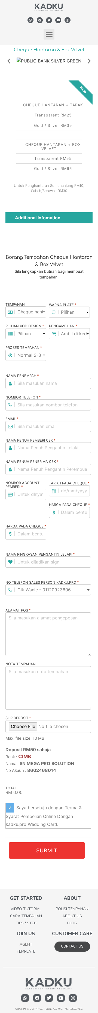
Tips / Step (26, 923)
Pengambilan (63, 326)
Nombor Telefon (23, 397)
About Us (72, 916)
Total (11, 788)
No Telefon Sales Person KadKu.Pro (42, 583)
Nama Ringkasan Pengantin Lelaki (40, 554)
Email (12, 419)
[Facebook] (40, 20)
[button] (49, 34)
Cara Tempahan (26, 916)
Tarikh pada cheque (69, 483)
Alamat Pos (18, 610)
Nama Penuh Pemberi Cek (30, 440)
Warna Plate (62, 305)
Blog (72, 923)
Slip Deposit (18, 718)
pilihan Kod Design (24, 326)
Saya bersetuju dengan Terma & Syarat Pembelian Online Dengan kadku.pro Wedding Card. (44, 816)
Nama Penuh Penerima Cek (32, 462)
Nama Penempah (22, 376)
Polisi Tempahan (72, 909)
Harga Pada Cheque (69, 505)
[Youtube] (58, 20)
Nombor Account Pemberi (22, 485)
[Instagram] (68, 20)
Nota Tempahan (20, 664)
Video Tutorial (26, 909)
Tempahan (15, 305)
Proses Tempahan (23, 348)
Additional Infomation (37, 217)
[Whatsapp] (30, 20)
